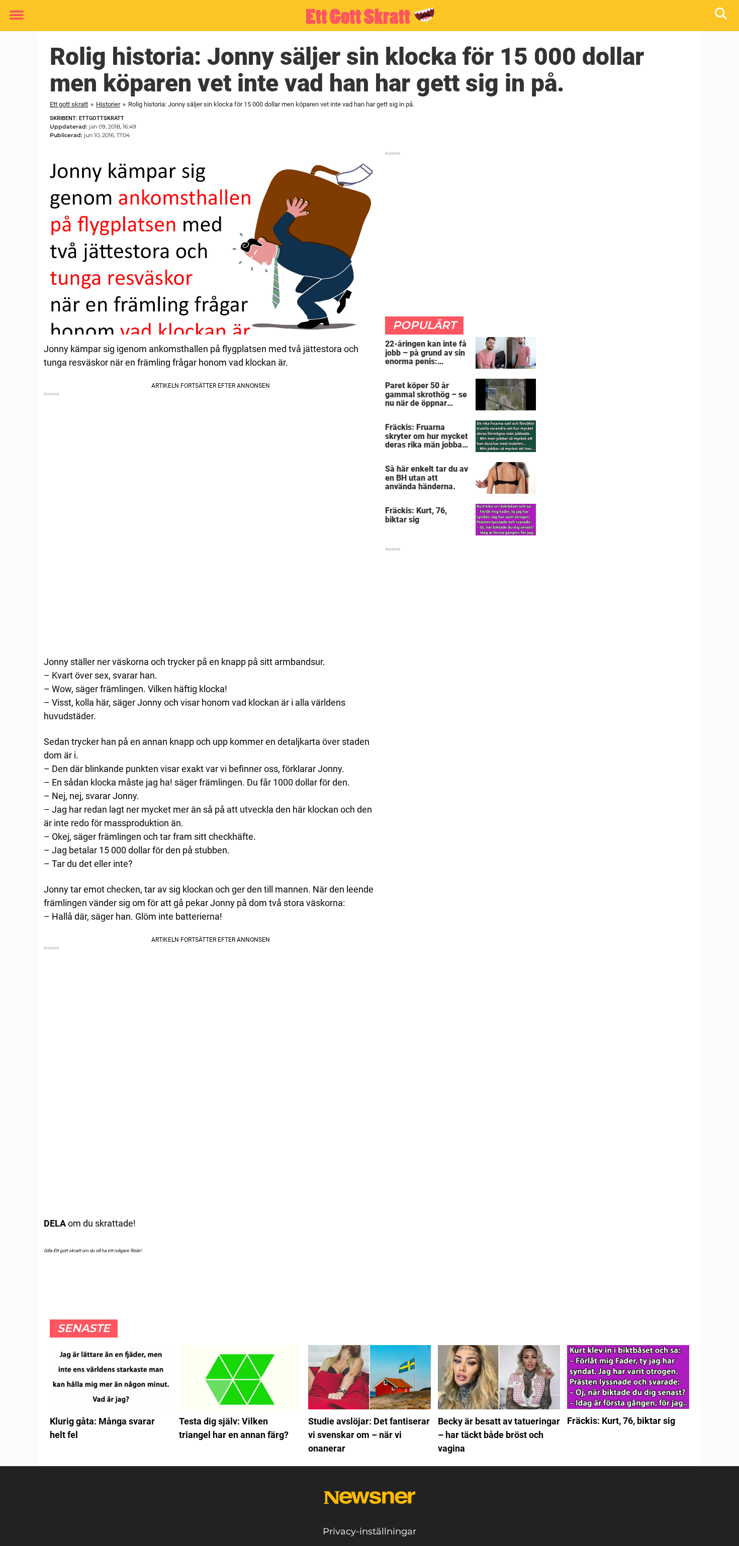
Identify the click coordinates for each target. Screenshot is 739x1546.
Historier (108, 104)
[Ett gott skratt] (366, 16)
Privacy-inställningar (369, 1531)
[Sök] (721, 16)
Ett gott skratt (69, 104)
